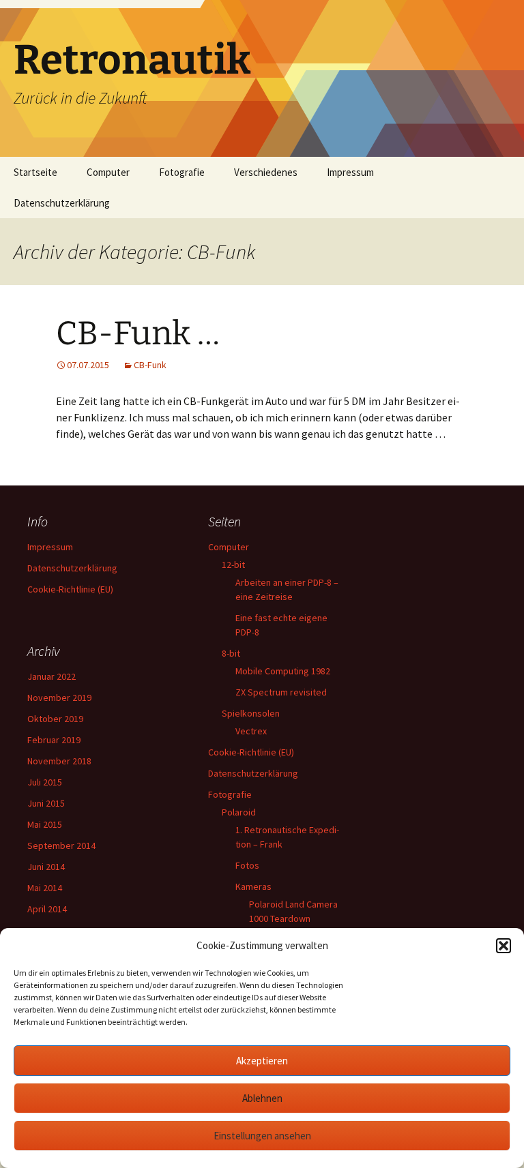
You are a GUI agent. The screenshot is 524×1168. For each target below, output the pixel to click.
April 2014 (47, 909)
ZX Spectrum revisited (281, 692)
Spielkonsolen (251, 713)
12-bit (233, 564)
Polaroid (239, 812)
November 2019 (59, 697)
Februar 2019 (54, 740)
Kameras (253, 886)
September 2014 (61, 845)
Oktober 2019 (55, 719)
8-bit (231, 653)
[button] (503, 946)
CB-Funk (150, 365)
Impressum (350, 172)
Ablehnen (262, 1098)
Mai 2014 (44, 888)
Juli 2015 (44, 782)
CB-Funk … (138, 333)
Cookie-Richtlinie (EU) (70, 589)
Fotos (247, 865)
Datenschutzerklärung (62, 202)
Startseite (35, 172)
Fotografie (182, 172)
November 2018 (59, 761)
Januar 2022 (51, 676)
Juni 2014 (46, 866)
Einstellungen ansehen (262, 1135)
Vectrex (251, 731)
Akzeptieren (262, 1060)
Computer (108, 172)
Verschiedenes (265, 172)
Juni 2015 (46, 803)
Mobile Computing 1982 (282, 671)
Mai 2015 (44, 824)
